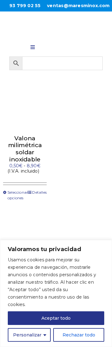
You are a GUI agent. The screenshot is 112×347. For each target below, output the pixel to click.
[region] (56, 293)
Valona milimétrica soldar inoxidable (25, 149)
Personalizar (27, 335)
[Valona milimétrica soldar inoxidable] (25, 108)
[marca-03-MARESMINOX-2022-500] (56, 23)
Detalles (39, 192)
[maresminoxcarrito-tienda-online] (79, 46)
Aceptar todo (56, 318)
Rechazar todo (79, 335)
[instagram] (64, 46)
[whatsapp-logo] (48, 45)
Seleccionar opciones (16, 195)
